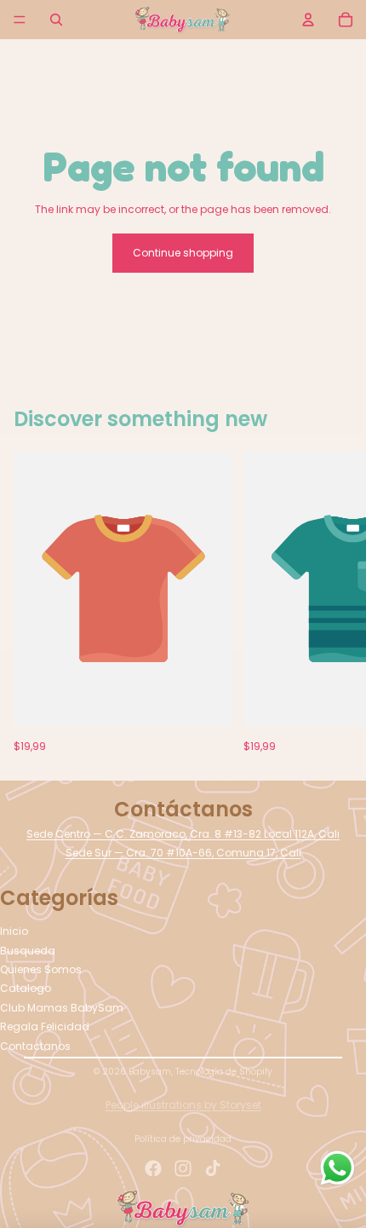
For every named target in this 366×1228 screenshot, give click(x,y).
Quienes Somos (41, 969)
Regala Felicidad (44, 1026)
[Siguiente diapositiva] (333, 601)
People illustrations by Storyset (183, 1105)
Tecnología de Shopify (223, 1071)
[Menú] (19, 19)
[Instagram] (183, 1168)
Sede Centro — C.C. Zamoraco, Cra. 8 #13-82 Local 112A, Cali (183, 834)
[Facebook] (153, 1168)
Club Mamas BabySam (61, 1007)
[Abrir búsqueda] (56, 19)
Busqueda (27, 950)
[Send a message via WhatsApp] (337, 1168)
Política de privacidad (183, 1139)
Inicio (14, 931)
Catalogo (25, 988)
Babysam (150, 1071)
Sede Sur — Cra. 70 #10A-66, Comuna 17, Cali (183, 852)
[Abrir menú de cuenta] (308, 19)
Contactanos (35, 1046)
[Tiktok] (213, 1168)
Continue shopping (183, 252)
